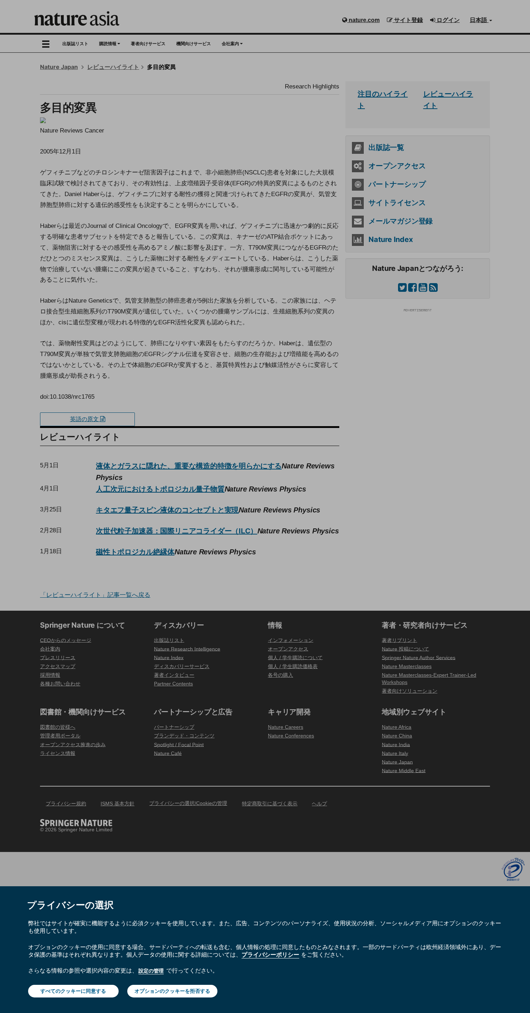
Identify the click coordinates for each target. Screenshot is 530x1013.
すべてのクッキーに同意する (73, 991)
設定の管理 (151, 971)
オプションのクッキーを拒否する (172, 991)
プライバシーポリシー (270, 954)
